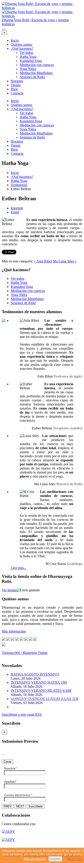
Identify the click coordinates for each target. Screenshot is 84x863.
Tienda (15, 85)
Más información (34, 859)
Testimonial (19, 185)
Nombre (10, 768)
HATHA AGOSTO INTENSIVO (35, 674)
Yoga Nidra (28, 69)
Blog (14, 89)
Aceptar (55, 859)
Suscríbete (35, 806)
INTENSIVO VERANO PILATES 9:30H (41, 690)
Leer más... (18, 568)
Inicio (15, 40)
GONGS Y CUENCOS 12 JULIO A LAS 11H (44, 699)
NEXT (20, 806)
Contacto (17, 93)
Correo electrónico (18, 795)
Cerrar (7, 761)
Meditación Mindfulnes (36, 73)
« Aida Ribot (43, 261)
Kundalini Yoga (31, 61)
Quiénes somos (21, 44)
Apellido (10, 781)
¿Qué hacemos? (22, 48)
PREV (8, 806)
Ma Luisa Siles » (65, 261)
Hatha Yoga (28, 57)
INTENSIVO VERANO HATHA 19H (39, 682)
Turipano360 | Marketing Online (24, 653)
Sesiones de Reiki (32, 77)
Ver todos (26, 53)
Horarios (17, 81)
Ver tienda (9, 590)
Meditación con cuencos (37, 65)
